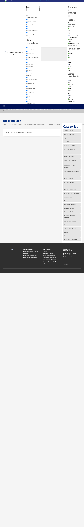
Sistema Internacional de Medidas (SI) (51, 262)
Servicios (25, 253)
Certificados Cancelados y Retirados (69, 263)
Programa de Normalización (30, 255)
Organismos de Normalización (30, 251)
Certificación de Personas (69, 259)
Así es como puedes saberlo (45, 0)
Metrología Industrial (48, 253)
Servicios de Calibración (49, 255)
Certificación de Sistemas (69, 257)
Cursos (45, 251)
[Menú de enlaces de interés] (54, 54)
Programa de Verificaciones (49, 257)
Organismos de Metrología (49, 259)
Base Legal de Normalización (30, 257)
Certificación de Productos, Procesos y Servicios (69, 254)
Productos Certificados (68, 261)
